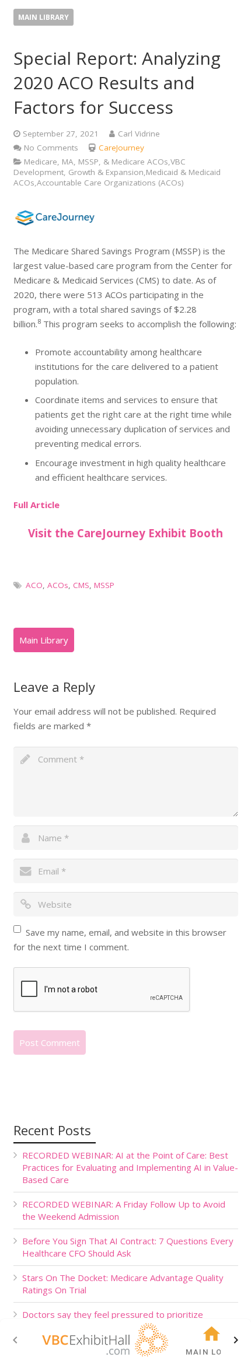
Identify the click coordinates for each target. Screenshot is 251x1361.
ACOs (57, 585)
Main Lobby (212, 1352)
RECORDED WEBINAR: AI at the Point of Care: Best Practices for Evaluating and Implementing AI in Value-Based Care (130, 1167)
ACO (34, 585)
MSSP (104, 585)
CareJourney (121, 147)
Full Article (36, 504)
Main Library (43, 17)
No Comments (51, 147)
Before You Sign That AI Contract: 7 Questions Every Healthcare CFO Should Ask (127, 1247)
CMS (81, 585)
